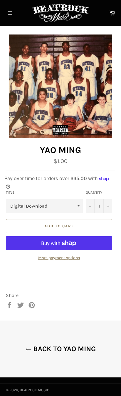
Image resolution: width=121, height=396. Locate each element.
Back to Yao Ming (63, 349)
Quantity (94, 192)
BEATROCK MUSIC (34, 390)
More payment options (59, 257)
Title (10, 192)
